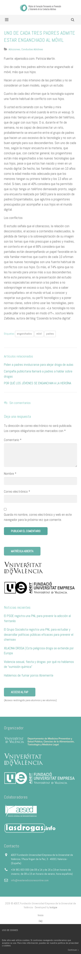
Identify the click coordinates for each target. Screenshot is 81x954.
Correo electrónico (17, 491)
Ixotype (53, 907)
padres (50, 333)
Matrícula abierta (22, 551)
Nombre (10, 473)
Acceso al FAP (19, 692)
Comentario (12, 440)
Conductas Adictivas (32, 49)
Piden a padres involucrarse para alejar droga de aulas (38, 364)
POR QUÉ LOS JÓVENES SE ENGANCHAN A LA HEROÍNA (37, 383)
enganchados (24, 333)
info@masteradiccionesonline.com (30, 880)
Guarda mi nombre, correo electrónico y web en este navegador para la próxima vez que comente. (38, 517)
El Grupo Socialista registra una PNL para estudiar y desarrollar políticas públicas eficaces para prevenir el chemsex (38, 634)
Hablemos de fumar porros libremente (28, 675)
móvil (39, 333)
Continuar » (73, 949)
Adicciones (14, 49)
